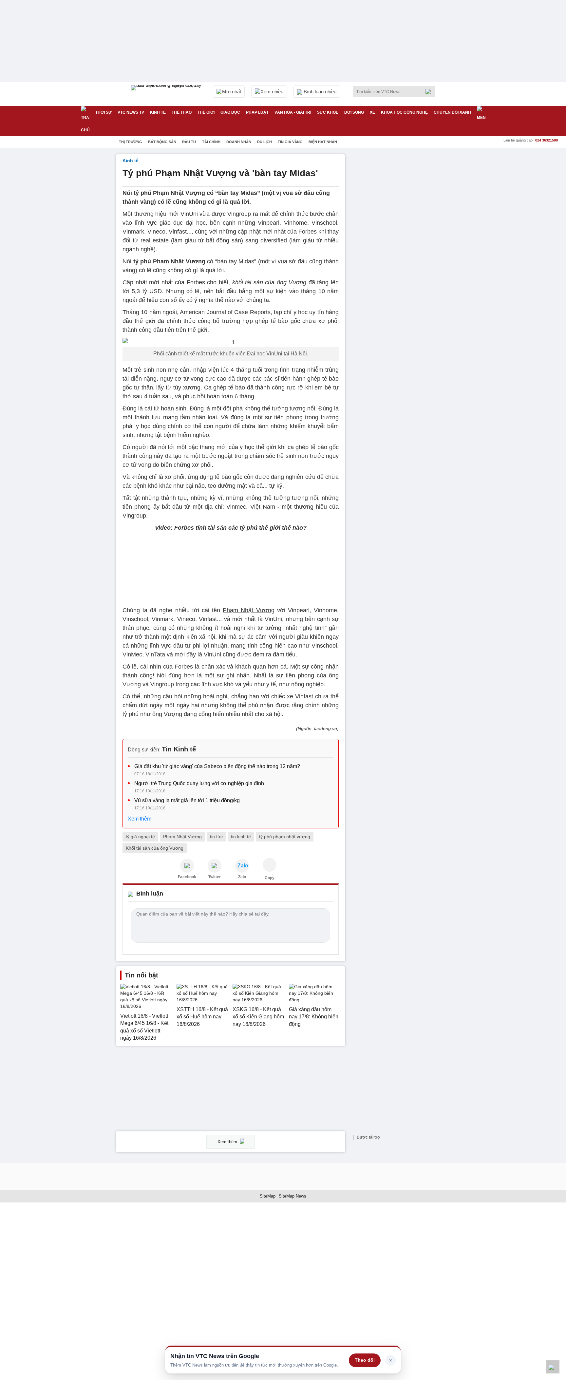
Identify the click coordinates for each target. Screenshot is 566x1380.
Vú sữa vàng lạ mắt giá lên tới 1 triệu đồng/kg (187, 800)
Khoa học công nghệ (404, 112)
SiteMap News (292, 1196)
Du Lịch (264, 142)
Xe (372, 112)
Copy (269, 878)
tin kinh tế (241, 836)
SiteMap (267, 1196)
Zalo (242, 877)
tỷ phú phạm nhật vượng (284, 836)
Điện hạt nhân (323, 142)
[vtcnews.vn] (187, 866)
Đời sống (354, 112)
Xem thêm (139, 819)
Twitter (214, 877)
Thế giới (206, 112)
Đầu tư (189, 142)
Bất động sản (162, 142)
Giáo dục (230, 112)
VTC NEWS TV (131, 112)
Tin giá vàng (290, 142)
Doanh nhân (238, 142)
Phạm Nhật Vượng (182, 836)
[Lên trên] (552, 1366)
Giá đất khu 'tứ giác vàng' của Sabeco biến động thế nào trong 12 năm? (217, 766)
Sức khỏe (327, 112)
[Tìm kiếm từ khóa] (430, 92)
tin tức (216, 836)
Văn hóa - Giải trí (292, 112)
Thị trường (130, 142)
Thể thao (182, 112)
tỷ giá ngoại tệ (140, 836)
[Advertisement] (401, 252)
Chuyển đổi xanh (452, 112)
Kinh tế (158, 112)
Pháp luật (257, 112)
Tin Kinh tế (179, 749)
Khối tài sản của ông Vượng (154, 848)
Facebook (187, 877)
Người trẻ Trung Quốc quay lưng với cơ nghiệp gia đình (199, 783)
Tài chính (211, 142)
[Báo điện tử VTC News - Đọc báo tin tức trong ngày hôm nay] (167, 94)
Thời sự (103, 112)
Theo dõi (365, 1360)
